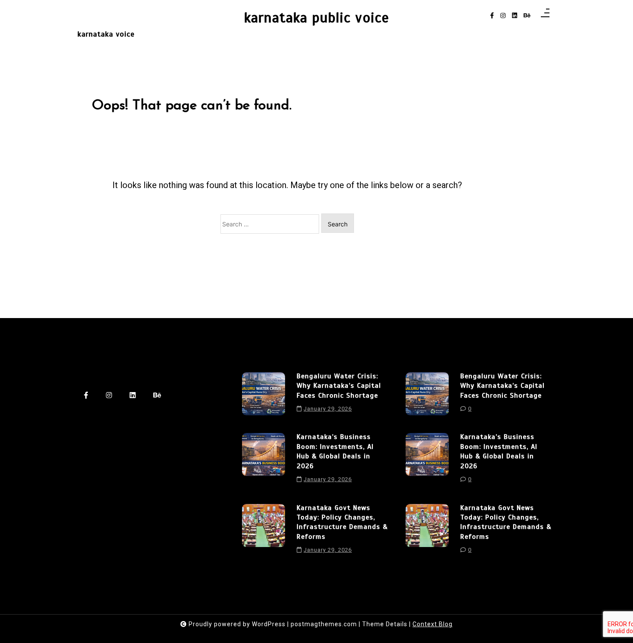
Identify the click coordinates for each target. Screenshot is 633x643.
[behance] (527, 15)
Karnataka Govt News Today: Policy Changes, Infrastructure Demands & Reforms (342, 522)
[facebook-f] (492, 15)
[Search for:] (269, 224)
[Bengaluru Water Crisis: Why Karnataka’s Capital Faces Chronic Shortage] (263, 395)
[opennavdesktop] (545, 15)
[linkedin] (514, 15)
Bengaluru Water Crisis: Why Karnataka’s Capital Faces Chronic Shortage (339, 386)
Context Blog (433, 624)
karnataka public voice (316, 18)
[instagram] (503, 15)
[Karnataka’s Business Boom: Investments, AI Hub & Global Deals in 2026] (263, 461)
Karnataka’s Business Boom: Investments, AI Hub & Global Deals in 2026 (335, 451)
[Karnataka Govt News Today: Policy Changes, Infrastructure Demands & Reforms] (263, 532)
